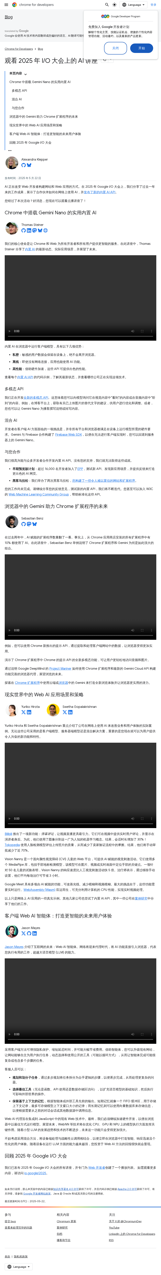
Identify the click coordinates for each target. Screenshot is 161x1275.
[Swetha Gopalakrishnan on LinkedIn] (70, 713)
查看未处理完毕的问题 (18, 1227)
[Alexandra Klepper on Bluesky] (29, 166)
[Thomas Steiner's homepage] (45, 231)
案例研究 (141, 899)
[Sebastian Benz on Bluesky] (34, 525)
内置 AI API (25, 377)
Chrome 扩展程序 (27, 683)
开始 (141, 48)
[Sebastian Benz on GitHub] (23, 525)
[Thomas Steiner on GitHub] (23, 231)
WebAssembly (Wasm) (39, 890)
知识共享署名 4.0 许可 (66, 1189)
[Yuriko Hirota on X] (23, 713)
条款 (7, 1256)
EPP (80, 469)
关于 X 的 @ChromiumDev (125, 1221)
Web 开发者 (96, 1168)
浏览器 (63, 683)
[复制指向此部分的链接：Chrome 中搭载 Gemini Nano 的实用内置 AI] (100, 213)
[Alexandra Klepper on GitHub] (23, 166)
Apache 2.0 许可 (127, 1189)
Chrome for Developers (19, 49)
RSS (111, 1240)
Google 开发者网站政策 (37, 1193)
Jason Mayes (14, 947)
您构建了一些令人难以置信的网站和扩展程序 (103, 481)
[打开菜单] (6, 4)
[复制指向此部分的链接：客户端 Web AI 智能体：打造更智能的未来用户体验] (116, 916)
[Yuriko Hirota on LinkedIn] (29, 713)
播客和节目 (63, 1240)
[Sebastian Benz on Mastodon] (29, 525)
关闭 (115, 48)
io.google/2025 (35, 1173)
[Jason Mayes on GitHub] (29, 934)
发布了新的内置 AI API (99, 192)
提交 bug (10, 1221)
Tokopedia (12, 845)
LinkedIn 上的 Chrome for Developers (132, 1234)
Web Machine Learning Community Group (39, 495)
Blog (9, 17)
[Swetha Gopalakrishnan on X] (65, 713)
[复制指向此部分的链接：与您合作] (24, 452)
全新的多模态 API (36, 398)
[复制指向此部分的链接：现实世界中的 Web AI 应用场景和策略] (87, 695)
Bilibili (8, 834)
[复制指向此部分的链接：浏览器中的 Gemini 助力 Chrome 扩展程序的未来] (112, 506)
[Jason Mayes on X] (23, 934)
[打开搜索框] (107, 4)
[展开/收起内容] (25, 74)
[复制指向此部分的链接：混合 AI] (21, 420)
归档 (59, 1234)
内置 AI (30, 249)
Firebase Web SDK (68, 435)
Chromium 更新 (66, 1221)
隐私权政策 (21, 1256)
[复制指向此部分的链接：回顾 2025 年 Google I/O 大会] (71, 1156)
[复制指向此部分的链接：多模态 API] (27, 389)
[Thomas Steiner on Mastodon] (34, 231)
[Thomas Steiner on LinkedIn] (29, 231)
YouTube (114, 1227)
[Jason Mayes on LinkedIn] (34, 934)
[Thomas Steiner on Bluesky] (40, 231)
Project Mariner (60, 669)
